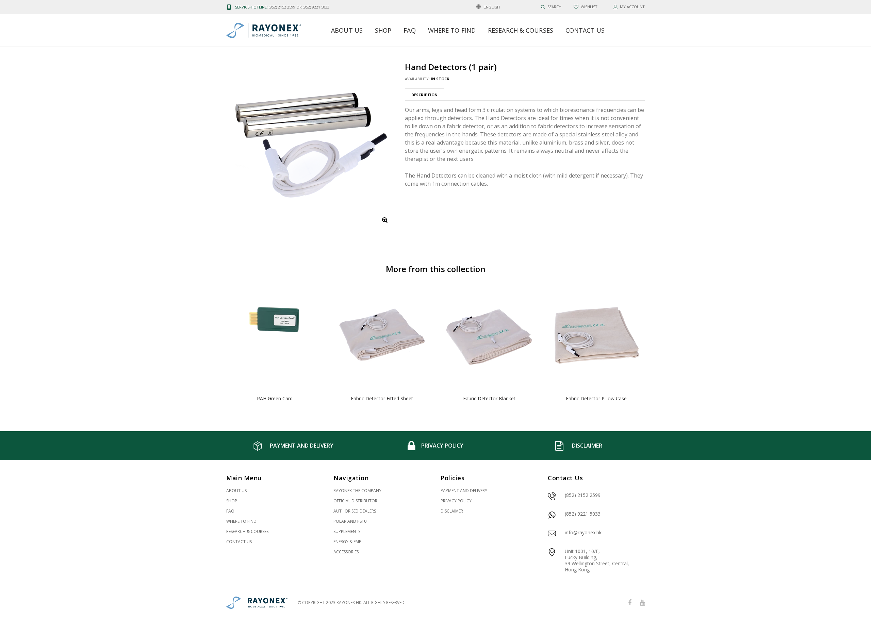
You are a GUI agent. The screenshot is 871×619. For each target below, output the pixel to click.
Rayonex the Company (357, 490)
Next (659, 346)
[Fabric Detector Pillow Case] (596, 337)
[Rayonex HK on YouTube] (642, 603)
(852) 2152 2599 (583, 495)
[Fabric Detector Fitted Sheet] (381, 337)
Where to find (452, 30)
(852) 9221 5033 (583, 514)
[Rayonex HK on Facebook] (629, 603)
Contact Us (585, 30)
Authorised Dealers (354, 511)
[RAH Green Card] (274, 337)
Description (424, 94)
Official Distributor (355, 501)
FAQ (409, 30)
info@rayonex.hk (583, 532)
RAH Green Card (275, 398)
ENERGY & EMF (347, 542)
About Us (347, 30)
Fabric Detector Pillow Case (596, 398)
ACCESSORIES (346, 552)
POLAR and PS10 (349, 521)
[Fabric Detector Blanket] (489, 337)
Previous (211, 346)
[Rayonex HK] (256, 603)
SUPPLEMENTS (346, 531)
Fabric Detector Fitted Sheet (382, 398)
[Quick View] (313, 311)
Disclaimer (452, 511)
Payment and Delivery (464, 490)
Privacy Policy (456, 501)
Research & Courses (520, 30)
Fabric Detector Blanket (489, 398)
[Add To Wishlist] (313, 297)
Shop (383, 30)
